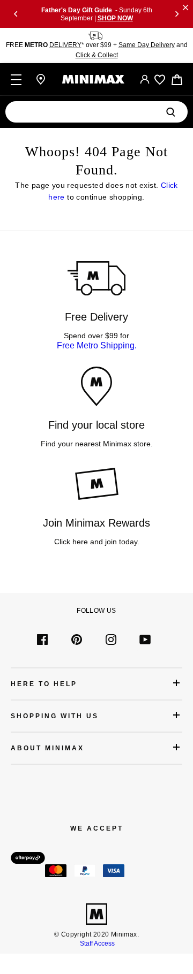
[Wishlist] (159, 79)
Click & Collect (97, 55)
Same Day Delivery (146, 45)
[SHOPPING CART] (177, 79)
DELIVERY (65, 45)
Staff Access (96, 943)
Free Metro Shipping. (97, 345)
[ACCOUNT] (144, 79)
